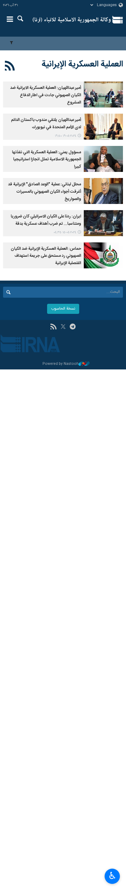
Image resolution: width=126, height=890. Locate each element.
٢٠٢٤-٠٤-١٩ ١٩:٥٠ (65, 136)
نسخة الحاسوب (63, 309)
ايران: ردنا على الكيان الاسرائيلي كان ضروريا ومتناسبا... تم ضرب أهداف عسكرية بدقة (46, 220)
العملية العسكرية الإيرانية (82, 64)
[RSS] (10, 67)
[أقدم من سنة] (103, 94)
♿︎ (112, 875)
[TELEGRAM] (73, 327)
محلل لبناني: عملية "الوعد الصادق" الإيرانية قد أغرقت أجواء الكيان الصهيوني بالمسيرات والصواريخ (44, 191)
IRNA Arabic (72, 20)
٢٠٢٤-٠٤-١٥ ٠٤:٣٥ (65, 232)
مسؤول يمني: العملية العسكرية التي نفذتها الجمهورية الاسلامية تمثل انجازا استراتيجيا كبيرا (46, 159)
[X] (63, 327)
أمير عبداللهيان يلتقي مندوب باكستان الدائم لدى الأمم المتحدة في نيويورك (46, 124)
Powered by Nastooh (61, 364)
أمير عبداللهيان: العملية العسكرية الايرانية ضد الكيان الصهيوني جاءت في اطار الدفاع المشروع (45, 95)
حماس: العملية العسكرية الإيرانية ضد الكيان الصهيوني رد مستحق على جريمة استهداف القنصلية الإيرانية (46, 256)
